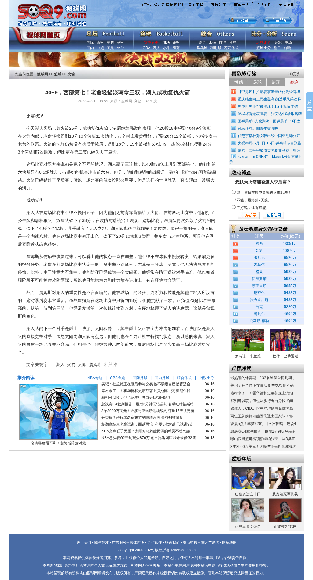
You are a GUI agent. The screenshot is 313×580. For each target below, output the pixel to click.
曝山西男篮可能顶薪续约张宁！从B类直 (262, 439)
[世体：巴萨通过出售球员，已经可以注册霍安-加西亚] (285, 330)
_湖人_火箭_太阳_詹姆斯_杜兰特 (85, 364)
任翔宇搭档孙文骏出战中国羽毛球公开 (269, 136)
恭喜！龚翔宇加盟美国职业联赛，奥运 (269, 150)
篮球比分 (263, 48)
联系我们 (172, 542)
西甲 (100, 42)
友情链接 (190, 542)
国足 (110, 48)
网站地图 (229, 542)
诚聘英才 (101, 542)
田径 (212, 42)
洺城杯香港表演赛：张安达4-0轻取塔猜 (270, 114)
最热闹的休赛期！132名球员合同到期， (263, 378)
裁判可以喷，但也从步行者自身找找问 (261, 401)
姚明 (176, 42)
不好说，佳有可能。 (253, 208)
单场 (288, 42)
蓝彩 (176, 48)
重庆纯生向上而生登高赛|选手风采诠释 (269, 99)
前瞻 (287, 48)
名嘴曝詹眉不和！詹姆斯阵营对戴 (58, 443)
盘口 (277, 48)
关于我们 (83, 542)
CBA (146, 48)
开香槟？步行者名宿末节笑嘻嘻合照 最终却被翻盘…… (145, 417)
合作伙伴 (154, 542)
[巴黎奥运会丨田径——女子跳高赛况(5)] (247, 468)
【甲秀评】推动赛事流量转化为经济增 (269, 92)
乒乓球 (202, 48)
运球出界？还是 (248, 526)
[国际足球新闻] (105, 32)
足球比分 (263, 42)
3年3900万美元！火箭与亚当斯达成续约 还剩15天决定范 (147, 411)
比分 (120, 48)
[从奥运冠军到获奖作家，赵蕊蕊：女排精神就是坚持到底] (285, 468)
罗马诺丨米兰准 (248, 356)
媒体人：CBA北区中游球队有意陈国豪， (263, 408)
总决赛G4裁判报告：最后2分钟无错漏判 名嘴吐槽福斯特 (147, 404)
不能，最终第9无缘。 (254, 200)
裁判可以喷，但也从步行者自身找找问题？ (136, 397)
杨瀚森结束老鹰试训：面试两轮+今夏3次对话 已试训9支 (147, 424)
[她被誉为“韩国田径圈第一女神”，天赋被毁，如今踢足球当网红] (285, 500)
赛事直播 (151, 42)
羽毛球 (215, 48)
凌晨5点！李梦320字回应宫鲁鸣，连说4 (263, 424)
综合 (202, 42)
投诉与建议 (210, 542)
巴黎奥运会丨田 (248, 494)
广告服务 (119, 542)
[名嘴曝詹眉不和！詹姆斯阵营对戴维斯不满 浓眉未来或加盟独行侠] (58, 386)
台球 (232, 42)
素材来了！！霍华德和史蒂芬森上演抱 (261, 393)
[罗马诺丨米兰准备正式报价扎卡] (247, 330)
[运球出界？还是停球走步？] (247, 500)
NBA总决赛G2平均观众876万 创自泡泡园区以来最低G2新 (148, 438)
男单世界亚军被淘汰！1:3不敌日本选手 (270, 106)
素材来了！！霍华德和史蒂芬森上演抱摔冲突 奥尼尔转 (145, 391)
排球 (222, 42)
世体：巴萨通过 (285, 356)
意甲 (120, 42)
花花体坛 (231, 48)
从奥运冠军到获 (285, 494)
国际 (90, 42)
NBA (166, 42)
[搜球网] (42, 33)
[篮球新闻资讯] (161, 32)
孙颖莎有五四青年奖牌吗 (258, 128)
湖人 (156, 48)
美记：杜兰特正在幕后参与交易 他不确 (262, 385)
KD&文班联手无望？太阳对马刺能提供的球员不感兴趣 (145, 431)
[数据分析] (273, 32)
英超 (110, 42)
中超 (100, 48)
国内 (90, 48)
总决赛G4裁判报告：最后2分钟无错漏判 (263, 431)
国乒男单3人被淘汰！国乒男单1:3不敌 (269, 121)
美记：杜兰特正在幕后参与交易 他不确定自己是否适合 (145, 384)
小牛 (166, 48)
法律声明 (137, 542)
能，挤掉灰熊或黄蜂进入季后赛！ (264, 192)
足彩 (278, 42)
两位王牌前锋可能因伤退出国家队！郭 (261, 416)
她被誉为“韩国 (285, 526)
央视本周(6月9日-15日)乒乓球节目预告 (269, 143)
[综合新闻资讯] (217, 32)
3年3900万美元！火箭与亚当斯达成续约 (263, 446)
